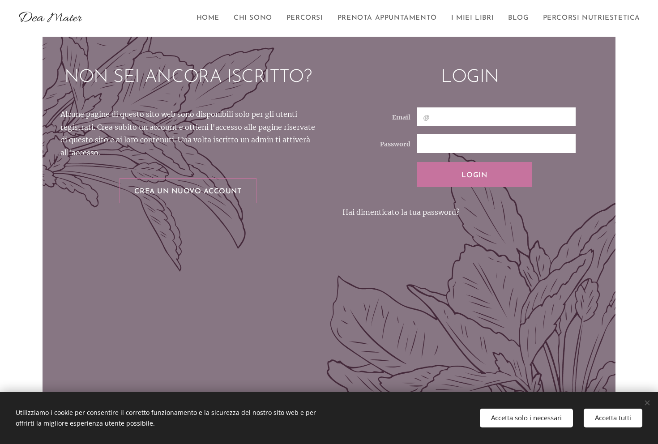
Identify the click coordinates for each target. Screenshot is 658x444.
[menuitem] (210, 18)
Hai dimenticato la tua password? (401, 212)
